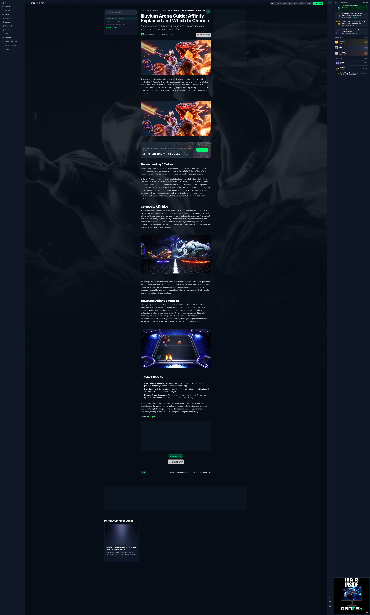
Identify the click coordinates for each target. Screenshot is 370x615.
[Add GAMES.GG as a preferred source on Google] (203, 35)
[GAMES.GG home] (37, 3)
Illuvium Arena (153, 10)
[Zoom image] (176, 118)
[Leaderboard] (330, 602)
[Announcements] (330, 597)
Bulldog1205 (151, 417)
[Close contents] (208, 11)
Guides (163, 10)
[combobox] (272, 3)
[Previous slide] (104, 543)
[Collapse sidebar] (28, 3)
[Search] (107, 12)
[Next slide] (247, 543)
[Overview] (330, 2)
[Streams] (330, 606)
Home (143, 10)
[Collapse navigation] (330, 612)
